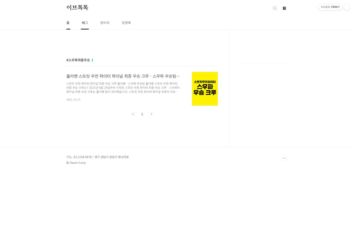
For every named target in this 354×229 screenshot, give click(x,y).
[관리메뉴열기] (347, 7)
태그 (85, 22)
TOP (284, 158)
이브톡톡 (77, 8)
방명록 (126, 22)
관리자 (104, 22)
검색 (275, 8)
